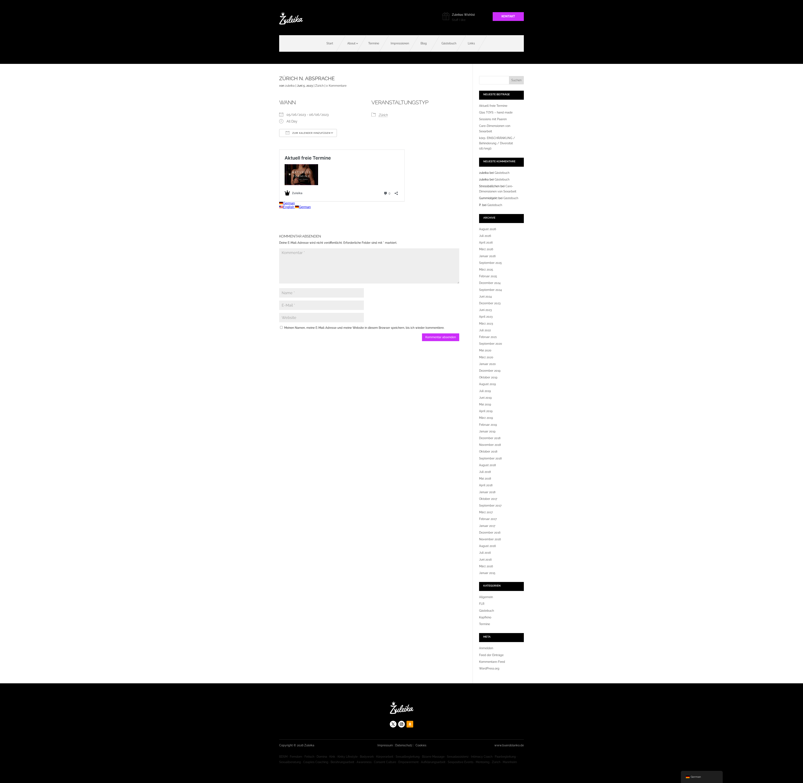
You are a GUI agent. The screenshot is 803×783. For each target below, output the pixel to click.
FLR (481, 603)
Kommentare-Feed (492, 661)
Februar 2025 (488, 276)
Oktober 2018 (488, 451)
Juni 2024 (485, 296)
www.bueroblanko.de (509, 745)
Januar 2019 (487, 431)
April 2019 (485, 411)
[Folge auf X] (393, 724)
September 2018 (490, 458)
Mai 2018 (485, 478)
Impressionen (400, 43)
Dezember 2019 (489, 370)
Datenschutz (403, 745)
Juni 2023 (485, 310)
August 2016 (487, 546)
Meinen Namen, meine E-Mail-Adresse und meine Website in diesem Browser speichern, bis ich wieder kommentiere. (364, 327)
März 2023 (486, 323)
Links (471, 43)
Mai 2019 (485, 404)
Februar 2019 (488, 424)
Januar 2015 (487, 573)
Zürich (319, 85)
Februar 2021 (488, 337)
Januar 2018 (487, 492)
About (351, 43)
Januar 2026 (487, 256)
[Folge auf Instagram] (401, 724)
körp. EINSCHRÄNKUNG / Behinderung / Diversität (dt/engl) (497, 143)
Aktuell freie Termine (493, 105)
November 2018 (490, 444)
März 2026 (486, 249)
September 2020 (490, 343)
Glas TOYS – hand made (496, 112)
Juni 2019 (485, 397)
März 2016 (486, 566)
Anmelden (486, 648)
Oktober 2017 (488, 499)
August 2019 (487, 384)
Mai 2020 (485, 350)
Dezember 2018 (489, 438)
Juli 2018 (485, 471)
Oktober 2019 (488, 377)
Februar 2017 (488, 519)
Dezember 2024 (490, 283)
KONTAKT (508, 16)
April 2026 (486, 242)
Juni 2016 (485, 559)
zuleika (290, 85)
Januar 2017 (487, 526)
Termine (373, 43)
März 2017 (486, 512)
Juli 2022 (485, 330)
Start (329, 43)
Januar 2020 (487, 364)
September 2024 (490, 290)
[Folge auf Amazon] (410, 724)
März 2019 (486, 417)
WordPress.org (489, 668)
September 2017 (490, 505)
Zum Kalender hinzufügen (311, 133)
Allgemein (486, 597)
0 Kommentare (336, 85)
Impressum (385, 745)
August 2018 (487, 465)
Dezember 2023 (490, 303)
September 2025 (490, 262)
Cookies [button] (421, 745)
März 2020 (486, 357)
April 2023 (486, 316)
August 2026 (487, 229)
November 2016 (490, 539)
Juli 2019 (485, 391)
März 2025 (486, 269)
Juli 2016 (485, 552)
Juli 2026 (485, 235)
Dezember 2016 (489, 532)
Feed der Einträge (491, 655)
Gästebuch (448, 43)
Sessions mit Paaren (493, 119)
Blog (424, 43)
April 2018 (485, 485)
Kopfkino (485, 617)
